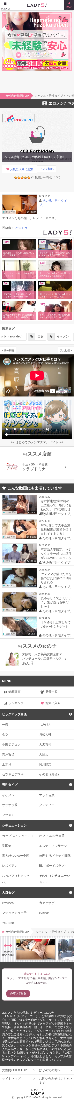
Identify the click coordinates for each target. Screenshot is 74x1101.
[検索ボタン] (69, 5)
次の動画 (65, 350)
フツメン (8, 815)
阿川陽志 (45, 764)
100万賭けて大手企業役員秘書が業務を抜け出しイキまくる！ (56, 529)
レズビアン (9, 865)
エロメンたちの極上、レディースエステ (28, 1012)
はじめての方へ (50, 1070)
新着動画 (14, 692)
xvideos (44, 913)
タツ (5, 734)
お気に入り (53, 703)
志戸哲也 (8, 754)
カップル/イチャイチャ (18, 836)
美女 (40, 336)
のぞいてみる (18, 993)
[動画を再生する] (19, 204)
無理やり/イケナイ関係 (55, 855)
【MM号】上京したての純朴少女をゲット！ (56, 624)
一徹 (5, 724)
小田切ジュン (11, 744)
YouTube (8, 923)
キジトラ (21, 228)
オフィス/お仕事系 (52, 836)
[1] (15, 177)
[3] (22, 177)
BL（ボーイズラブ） (53, 865)
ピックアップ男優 (14, 714)
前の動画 (9, 350)
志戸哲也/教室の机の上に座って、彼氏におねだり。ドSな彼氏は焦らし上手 (56, 507)
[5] (28, 177)
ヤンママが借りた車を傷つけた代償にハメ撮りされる (56, 578)
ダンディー (46, 805)
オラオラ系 (9, 805)
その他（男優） (50, 774)
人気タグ (8, 892)
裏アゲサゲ (46, 903)
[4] (25, 177)
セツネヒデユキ (13, 774)
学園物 (6, 845)
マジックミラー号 (14, 913)
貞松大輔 (45, 734)
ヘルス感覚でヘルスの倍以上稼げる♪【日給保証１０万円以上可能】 (37, 157)
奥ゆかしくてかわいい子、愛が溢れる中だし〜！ (56, 602)
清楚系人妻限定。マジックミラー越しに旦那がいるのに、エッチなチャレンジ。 (56, 556)
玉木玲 (6, 764)
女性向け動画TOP (14, 1070)
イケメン (8, 795)
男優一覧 (51, 692)
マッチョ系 (46, 795)
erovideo (8, 903)
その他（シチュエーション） (54, 879)
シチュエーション (14, 825)
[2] (19, 177)
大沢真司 (45, 744)
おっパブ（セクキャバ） (16, 879)
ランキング (16, 703)
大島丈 (43, 754)
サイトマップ (11, 1078)
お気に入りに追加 (21, 169)
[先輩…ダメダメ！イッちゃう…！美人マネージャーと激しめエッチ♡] (35, 949)
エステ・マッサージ (53, 845)
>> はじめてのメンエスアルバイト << (37, 442)
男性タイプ (9, 784)
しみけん (45, 724)
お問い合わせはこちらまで (54, 1080)
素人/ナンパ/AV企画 (15, 855)
